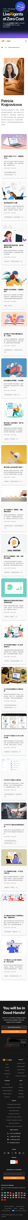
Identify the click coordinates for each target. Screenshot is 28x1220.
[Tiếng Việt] (2, 1200)
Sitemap (21, 1208)
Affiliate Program (7, 1093)
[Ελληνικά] (16, 1193)
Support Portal (21, 1063)
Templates (20, 1093)
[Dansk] (11, 1193)
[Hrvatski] (8, 1195)
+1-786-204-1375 (15, 1139)
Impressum (7, 1096)
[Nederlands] (25, 1195)
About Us (7, 1084)
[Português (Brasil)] (8, 1197)
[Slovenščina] (19, 1197)
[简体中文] (5, 1200)
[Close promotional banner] (26, 2)
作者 (6, 47)
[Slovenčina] (16, 1197)
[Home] (2, 47)
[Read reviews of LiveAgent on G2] (14, 1162)
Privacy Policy (8, 1208)
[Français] (5, 1195)
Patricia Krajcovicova (13, 47)
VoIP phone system (14, 1110)
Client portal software (14, 1123)
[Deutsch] (13, 1193)
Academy (20, 1090)
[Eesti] (25, 1193)
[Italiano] (13, 1195)
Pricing (7, 1067)
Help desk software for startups (14, 1126)
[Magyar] (11, 1195)
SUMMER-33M (13, 23)
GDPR (15, 1208)
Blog (21, 1084)
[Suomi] (2, 1195)
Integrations (7, 1073)
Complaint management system (14, 1120)
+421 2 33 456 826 (15, 1133)
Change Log (21, 1072)
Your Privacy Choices (20, 1210)
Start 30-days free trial (14, 1027)
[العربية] (2, 1193)
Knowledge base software (14, 1104)
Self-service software (14, 1113)
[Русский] (13, 1197)
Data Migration (21, 1066)
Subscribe (14, 1178)
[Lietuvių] (19, 1195)
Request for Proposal (21, 1076)
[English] (19, 1193)
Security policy (20, 1206)
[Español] (22, 1193)
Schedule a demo (14, 1031)
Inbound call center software (14, 1117)
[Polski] (5, 1197)
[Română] (11, 1197)
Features (7, 1070)
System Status (21, 1069)
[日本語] (16, 1195)
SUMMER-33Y (9, 25)
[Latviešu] (22, 1195)
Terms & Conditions (9, 1206)
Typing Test (21, 1096)
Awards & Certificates (7, 1087)
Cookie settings (6, 1210)
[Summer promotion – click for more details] (14, 19)
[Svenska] (22, 1197)
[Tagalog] (25, 1197)
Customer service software (14, 1107)
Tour (7, 1076)
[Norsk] (2, 1197)
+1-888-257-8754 (15, 1136)
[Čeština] (8, 1193)
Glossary (21, 1087)
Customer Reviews (7, 1090)
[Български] (5, 1193)
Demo (7, 1064)
